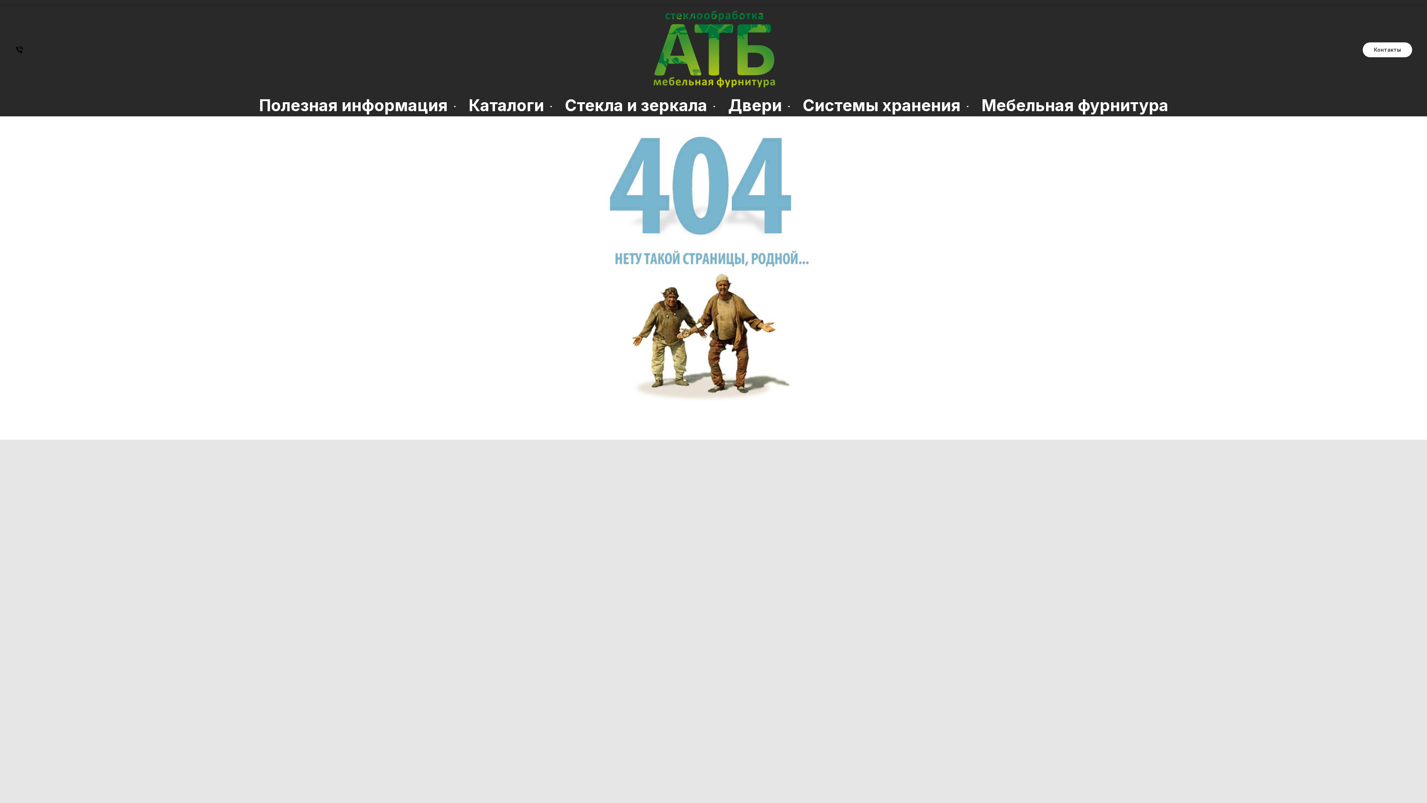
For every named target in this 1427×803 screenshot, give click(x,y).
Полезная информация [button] (355, 105)
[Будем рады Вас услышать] (19, 52)
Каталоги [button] (508, 105)
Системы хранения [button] (883, 105)
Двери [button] (757, 105)
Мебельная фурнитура (1074, 105)
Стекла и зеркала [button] (638, 105)
